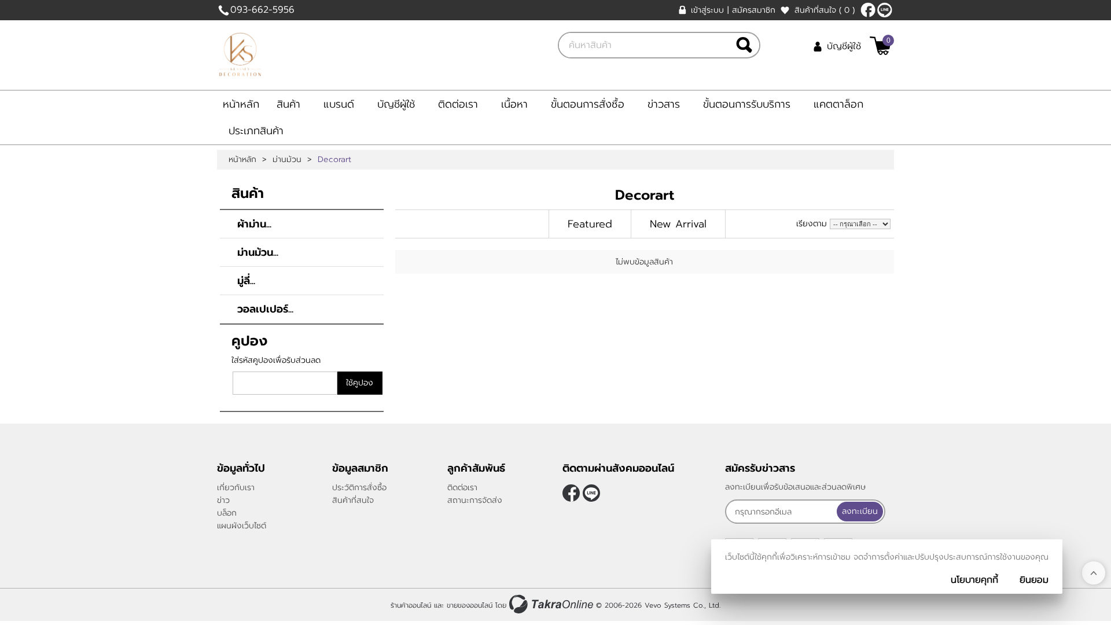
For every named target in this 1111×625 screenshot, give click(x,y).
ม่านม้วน (287, 160)
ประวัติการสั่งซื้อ (359, 487)
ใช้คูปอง (359, 383)
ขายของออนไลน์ (469, 605)
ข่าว (223, 500)
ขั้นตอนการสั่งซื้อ (587, 104)
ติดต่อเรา (458, 104)
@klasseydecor (884, 9)
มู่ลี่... (246, 281)
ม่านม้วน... (257, 252)
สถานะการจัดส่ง (474, 500)
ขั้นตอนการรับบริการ (746, 104)
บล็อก (227, 513)
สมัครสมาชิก (753, 10)
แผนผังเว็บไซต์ (241, 526)
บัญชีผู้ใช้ (844, 46)
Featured (590, 224)
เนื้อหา (514, 104)
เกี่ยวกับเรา (236, 487)
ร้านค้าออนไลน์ (411, 605)
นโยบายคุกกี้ (974, 580)
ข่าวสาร (664, 104)
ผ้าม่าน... (254, 224)
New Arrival (678, 224)
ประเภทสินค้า (256, 131)
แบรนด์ (338, 104)
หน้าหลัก (241, 104)
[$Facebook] (867, 9)
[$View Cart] (880, 45)
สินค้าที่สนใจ (824, 10)
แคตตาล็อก (838, 104)
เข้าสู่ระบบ (707, 10)
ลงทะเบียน (860, 511)
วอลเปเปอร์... (265, 309)
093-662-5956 (262, 10)
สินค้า (288, 104)
